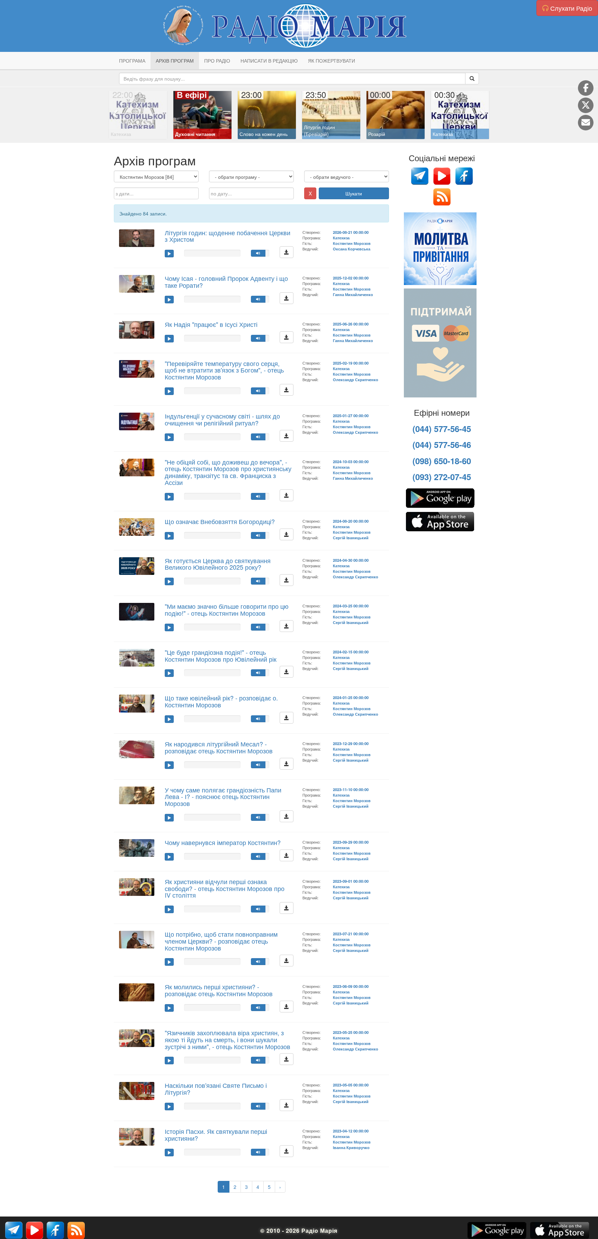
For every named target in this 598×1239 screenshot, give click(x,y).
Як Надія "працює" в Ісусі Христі (211, 324)
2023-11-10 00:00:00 (351, 789)
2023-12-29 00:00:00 (351, 743)
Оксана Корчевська (351, 248)
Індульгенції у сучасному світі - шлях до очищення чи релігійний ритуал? (222, 419)
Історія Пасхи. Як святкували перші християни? (216, 1134)
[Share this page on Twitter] (586, 105)
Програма (132, 60)
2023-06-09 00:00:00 (351, 986)
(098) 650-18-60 (442, 461)
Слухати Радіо (570, 7)
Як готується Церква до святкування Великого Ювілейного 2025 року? (218, 564)
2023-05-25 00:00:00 (351, 1032)
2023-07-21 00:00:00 (351, 933)
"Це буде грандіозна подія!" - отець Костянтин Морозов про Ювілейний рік (221, 655)
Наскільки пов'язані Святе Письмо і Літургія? (216, 1088)
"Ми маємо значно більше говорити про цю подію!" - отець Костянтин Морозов (227, 609)
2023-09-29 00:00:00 (351, 842)
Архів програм (175, 60)
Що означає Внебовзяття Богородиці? (220, 521)
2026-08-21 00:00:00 (351, 232)
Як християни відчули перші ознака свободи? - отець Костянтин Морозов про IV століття (224, 888)
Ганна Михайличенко (353, 294)
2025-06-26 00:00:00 (351, 324)
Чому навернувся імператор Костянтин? (223, 842)
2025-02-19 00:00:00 (351, 363)
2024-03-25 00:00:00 (351, 605)
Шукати (353, 193)
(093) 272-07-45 (442, 477)
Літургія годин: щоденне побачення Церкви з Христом (227, 236)
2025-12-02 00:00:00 (351, 278)
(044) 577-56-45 (442, 428)
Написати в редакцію (269, 60)
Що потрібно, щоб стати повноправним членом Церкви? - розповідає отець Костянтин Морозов (221, 940)
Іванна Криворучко (351, 1147)
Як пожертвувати (331, 60)
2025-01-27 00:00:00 (351, 415)
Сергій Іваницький (351, 537)
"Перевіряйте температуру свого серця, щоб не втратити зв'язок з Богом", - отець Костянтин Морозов (224, 370)
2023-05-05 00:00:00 (351, 1084)
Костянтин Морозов (352, 243)
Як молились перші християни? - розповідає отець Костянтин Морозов (219, 990)
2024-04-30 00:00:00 (351, 560)
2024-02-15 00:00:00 (351, 651)
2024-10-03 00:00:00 (351, 461)
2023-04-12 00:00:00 (351, 1131)
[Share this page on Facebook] (586, 88)
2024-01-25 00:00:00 (351, 697)
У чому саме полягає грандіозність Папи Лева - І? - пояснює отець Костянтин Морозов (223, 796)
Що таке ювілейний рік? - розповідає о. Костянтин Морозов (221, 701)
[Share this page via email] (586, 122)
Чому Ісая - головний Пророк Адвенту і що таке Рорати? (226, 282)
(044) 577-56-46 (442, 444)
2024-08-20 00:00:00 (351, 521)
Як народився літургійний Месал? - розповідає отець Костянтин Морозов (219, 747)
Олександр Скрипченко (355, 379)
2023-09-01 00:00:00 (351, 881)
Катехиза (341, 237)
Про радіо (217, 60)
